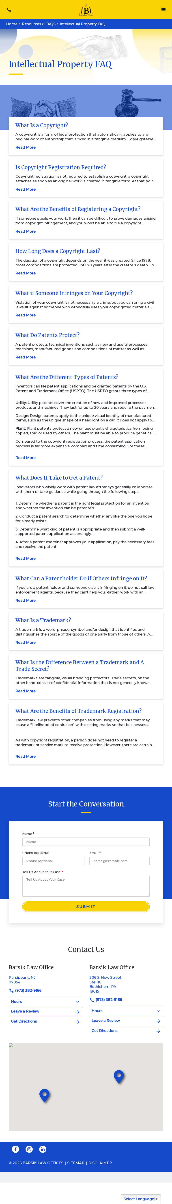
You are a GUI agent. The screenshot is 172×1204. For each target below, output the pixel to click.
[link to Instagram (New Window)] (29, 1149)
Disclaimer (100, 1163)
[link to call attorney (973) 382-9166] (9, 10)
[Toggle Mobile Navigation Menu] (163, 10)
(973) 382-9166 (27, 990)
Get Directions (24, 1021)
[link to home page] (86, 9)
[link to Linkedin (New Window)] (42, 1149)
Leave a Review (25, 1011)
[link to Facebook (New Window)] (15, 1149)
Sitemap (75, 1163)
